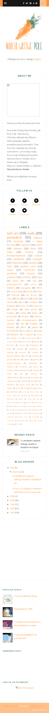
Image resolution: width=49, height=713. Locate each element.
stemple (37, 259)
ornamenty (36, 413)
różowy (29, 252)
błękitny (11, 288)
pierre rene (23, 417)
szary (10, 269)
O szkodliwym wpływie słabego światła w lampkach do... (26, 479)
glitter (23, 327)
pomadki (35, 417)
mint (39, 277)
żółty (39, 291)
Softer (35, 313)
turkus (23, 313)
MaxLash (10, 399)
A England (28, 334)
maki (17, 410)
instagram (26, 288)
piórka (36, 359)
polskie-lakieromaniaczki (18, 370)
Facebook (12, 205)
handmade (34, 345)
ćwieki (10, 302)
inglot (11, 406)
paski (39, 330)
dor (32, 381)
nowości (22, 352)
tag (21, 374)
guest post (25, 384)
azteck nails (17, 291)
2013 (12, 508)
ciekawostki (12, 381)
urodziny (21, 421)
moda (30, 291)
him (37, 384)
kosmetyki (12, 316)
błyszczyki (11, 403)
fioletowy (17, 262)
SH (22, 323)
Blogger (37, 59)
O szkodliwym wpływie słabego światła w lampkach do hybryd (30, 444)
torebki (35, 352)
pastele (11, 277)
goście (28, 403)
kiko (18, 359)
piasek (35, 327)
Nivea (21, 399)
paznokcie (14, 237)
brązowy (38, 306)
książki (20, 349)
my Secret (31, 295)
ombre (27, 359)
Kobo (18, 395)
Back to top (38, 710)
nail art (12, 233)
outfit (35, 298)
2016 (12, 496)
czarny (38, 255)
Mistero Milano (14, 356)
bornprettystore (16, 255)
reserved (10, 421)
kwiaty (31, 273)
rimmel (36, 370)
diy (18, 298)
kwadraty (38, 406)
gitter (21, 302)
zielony (32, 262)
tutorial (10, 323)
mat (34, 280)
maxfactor (33, 349)
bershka (35, 356)
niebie (9, 388)
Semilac (11, 327)
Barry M (24, 306)
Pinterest (12, 214)
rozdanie (33, 302)
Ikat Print (26, 341)
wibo (10, 252)
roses (9, 374)
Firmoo (10, 395)
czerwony (29, 269)
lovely (39, 334)
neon (33, 284)
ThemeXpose (24, 706)
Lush (25, 377)
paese (35, 367)
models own (15, 338)
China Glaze (35, 392)
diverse (20, 403)
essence (25, 244)
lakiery (38, 237)
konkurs (34, 323)
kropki (15, 309)
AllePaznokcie (13, 377)
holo (26, 298)
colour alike (18, 280)
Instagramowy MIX (23, 609)
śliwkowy (14, 392)
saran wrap (31, 338)
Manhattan (35, 395)
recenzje (18, 241)
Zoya (30, 399)
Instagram (36, 205)
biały (33, 248)
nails (31, 233)
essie (39, 244)
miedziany (35, 410)
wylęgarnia (28, 388)
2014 (12, 504)
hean (9, 349)
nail (16, 413)
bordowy (11, 345)
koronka (29, 406)
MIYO (39, 288)
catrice (22, 345)
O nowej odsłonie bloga (25, 596)
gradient (12, 273)
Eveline (25, 316)
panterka (10, 417)
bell (37, 399)
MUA (26, 395)
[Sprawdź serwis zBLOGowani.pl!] (24, 688)
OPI (26, 356)
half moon (38, 403)
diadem (24, 381)
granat (10, 359)
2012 (12, 512)
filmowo (10, 367)
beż (31, 330)
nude (18, 388)
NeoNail (11, 330)
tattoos (33, 374)
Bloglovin (24, 214)
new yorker (24, 413)
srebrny (26, 277)
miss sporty (31, 309)
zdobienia (33, 363)
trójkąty (11, 313)
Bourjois (11, 306)
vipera (31, 421)
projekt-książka (14, 363)
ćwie (18, 424)
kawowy (19, 406)
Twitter (24, 205)
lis (10, 410)
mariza (25, 410)
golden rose (28, 266)
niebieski (18, 259)
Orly (9, 266)
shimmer (14, 334)
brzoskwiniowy (29, 320)
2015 (12, 500)
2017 (12, 467)
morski (9, 413)
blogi (37, 341)
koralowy (23, 367)
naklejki (10, 352)
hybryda (16, 295)
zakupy (17, 248)
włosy (39, 388)
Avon (24, 392)
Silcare (22, 330)
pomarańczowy (14, 284)
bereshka (35, 377)
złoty (9, 298)
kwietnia (17, 472)
